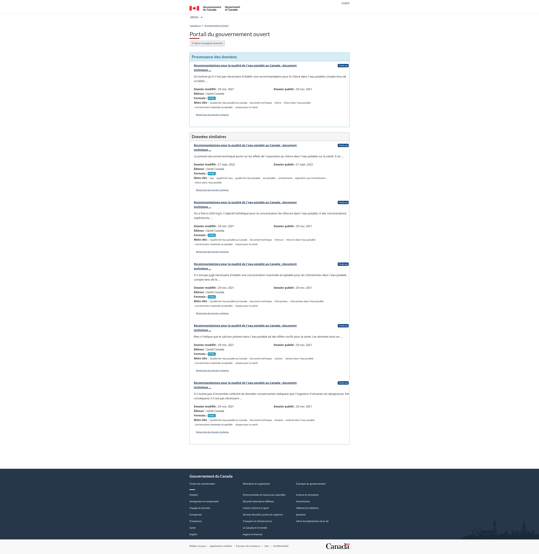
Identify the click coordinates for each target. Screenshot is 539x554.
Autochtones (303, 501)
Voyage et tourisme (199, 508)
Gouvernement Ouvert (217, 25)
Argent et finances (252, 534)
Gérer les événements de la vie (312, 521)
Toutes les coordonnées (202, 483)
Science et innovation (307, 494)
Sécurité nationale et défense (258, 501)
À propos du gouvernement (311, 483)
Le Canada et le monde (255, 527)
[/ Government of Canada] (214, 8)
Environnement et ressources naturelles (264, 494)
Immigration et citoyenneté (204, 501)
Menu (197, 17)
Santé (192, 527)
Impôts (193, 534)
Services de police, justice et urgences (263, 514)
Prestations (195, 521)
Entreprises (195, 514)
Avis (267, 546)
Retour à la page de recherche (208, 43)
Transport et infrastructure (257, 521)
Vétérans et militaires (307, 508)
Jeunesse (301, 514)
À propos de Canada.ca (248, 546)
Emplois (193, 494)
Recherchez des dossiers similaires (212, 114)
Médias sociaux (197, 546)
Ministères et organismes (256, 483)
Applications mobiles (221, 546)
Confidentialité (280, 546)
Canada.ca (195, 25)
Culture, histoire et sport (256, 508)
